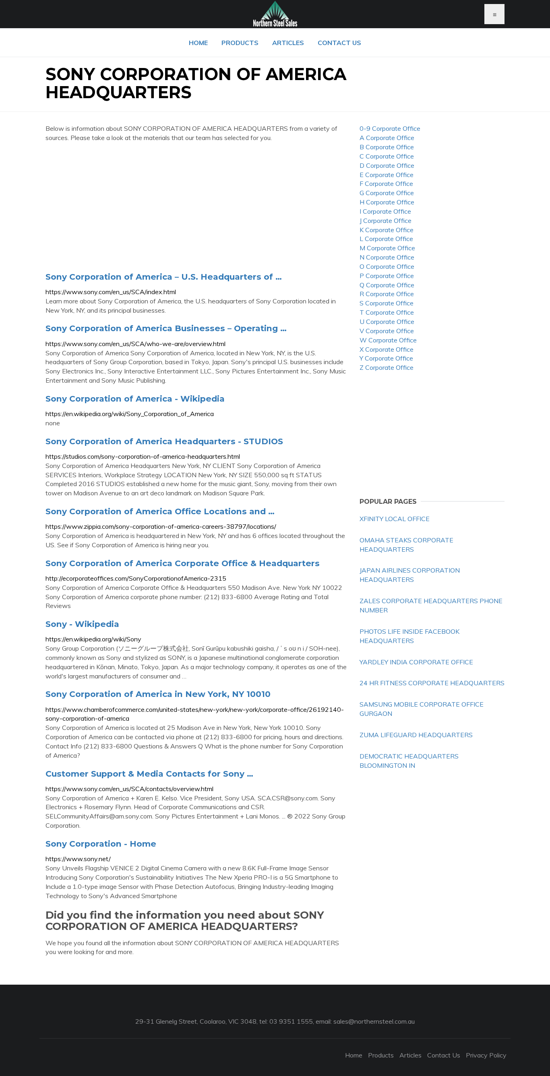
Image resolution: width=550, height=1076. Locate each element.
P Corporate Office (387, 276)
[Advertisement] (196, 206)
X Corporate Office (387, 349)
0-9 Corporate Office (390, 128)
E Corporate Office (387, 175)
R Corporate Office (387, 294)
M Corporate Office (387, 248)
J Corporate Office (385, 220)
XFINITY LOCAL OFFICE (395, 519)
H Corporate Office (387, 202)
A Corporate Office (387, 138)
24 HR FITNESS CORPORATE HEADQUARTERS (432, 683)
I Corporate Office (385, 211)
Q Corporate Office (387, 285)
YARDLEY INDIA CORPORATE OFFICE (416, 662)
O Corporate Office (387, 266)
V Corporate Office (387, 331)
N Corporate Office (387, 257)
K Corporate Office (387, 230)
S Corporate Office (387, 303)
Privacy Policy (486, 1055)
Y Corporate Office (386, 358)
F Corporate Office (386, 183)
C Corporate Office (387, 156)
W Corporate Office (388, 340)
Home (198, 43)
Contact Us (339, 43)
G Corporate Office (387, 193)
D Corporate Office (387, 165)
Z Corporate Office (387, 367)
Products (239, 43)
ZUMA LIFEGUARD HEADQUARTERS (416, 735)
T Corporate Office (387, 312)
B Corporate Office (387, 147)
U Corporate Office (387, 321)
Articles (288, 43)
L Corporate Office (386, 239)
